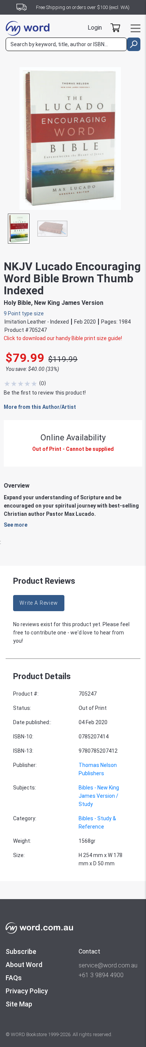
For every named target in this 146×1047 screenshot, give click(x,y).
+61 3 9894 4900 (101, 975)
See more (15, 525)
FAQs (14, 978)
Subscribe (21, 951)
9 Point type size (24, 313)
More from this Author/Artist (40, 407)
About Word (24, 965)
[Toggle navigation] (135, 28)
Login (95, 27)
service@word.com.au (108, 965)
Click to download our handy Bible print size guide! (63, 338)
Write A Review (38, 603)
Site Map (19, 1004)
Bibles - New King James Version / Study (99, 796)
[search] (133, 44)
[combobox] (66, 44)
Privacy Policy (27, 991)
